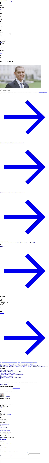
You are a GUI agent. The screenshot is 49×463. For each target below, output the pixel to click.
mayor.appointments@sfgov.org (5, 430)
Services (1, 443)
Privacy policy (2, 447)
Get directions (3, 407)
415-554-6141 (8, 414)
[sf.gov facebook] (1, 439)
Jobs (1, 9)
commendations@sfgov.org (4, 433)
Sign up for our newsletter (16, 388)
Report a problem (8, 451)
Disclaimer (6, 447)
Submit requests (2, 437)
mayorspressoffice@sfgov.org (4, 424)
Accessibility (16, 451)
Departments (5, 443)
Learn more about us (3, 384)
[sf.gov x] (4, 439)
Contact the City (2, 451)
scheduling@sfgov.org (3, 427)
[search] (10, 34)
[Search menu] (24, 31)
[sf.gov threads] (3, 439)
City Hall (9, 443)
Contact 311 (12, 451)
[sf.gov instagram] (2, 439)
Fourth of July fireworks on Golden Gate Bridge (7, 306)
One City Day (2, 301)
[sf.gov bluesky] (5, 439)
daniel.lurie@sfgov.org (3, 420)
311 (4, 413)
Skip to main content (3, 0)
